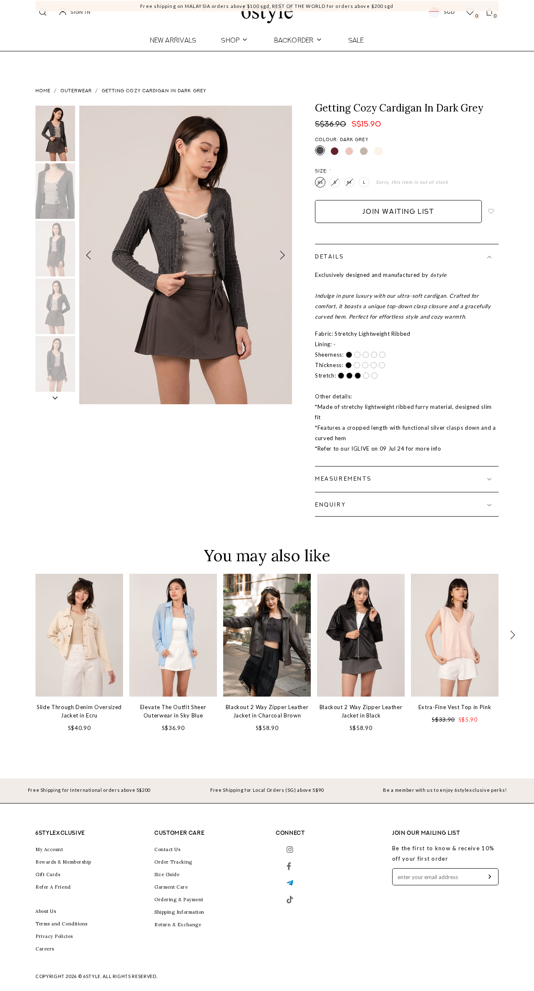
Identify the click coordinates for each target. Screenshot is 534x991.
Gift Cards (47, 874)
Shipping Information (179, 912)
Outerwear (76, 91)
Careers (44, 949)
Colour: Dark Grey (341, 140)
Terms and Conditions (61, 924)
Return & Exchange (177, 925)
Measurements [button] (343, 479)
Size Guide (167, 874)
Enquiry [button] (330, 505)
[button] (55, 398)
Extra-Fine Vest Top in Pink (454, 707)
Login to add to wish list (491, 212)
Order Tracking (173, 862)
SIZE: (323, 171)
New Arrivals (173, 40)
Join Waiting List (398, 212)
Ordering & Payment (179, 899)
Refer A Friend (53, 887)
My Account (49, 849)
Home (42, 91)
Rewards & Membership (63, 862)
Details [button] (329, 257)
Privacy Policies (54, 936)
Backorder (293, 40)
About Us (45, 911)
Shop (230, 40)
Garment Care (171, 887)
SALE (356, 40)
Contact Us (167, 849)
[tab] (407, 257)
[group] (55, 133)
